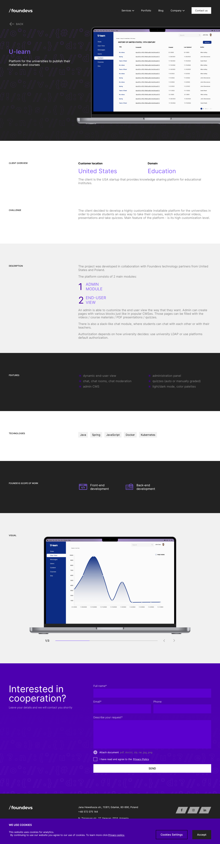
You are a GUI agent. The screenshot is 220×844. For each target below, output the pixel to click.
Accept (201, 834)
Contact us (201, 10)
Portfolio (146, 10)
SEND (152, 768)
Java (83, 434)
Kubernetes (148, 434)
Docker (130, 434)
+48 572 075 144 (88, 811)
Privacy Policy (141, 759)
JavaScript (113, 434)
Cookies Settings (172, 834)
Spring (96, 434)
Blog (160, 10)
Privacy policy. (116, 835)
